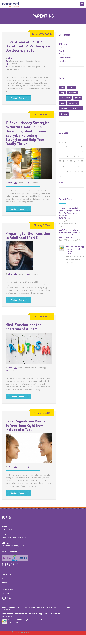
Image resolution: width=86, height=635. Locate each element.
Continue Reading (18, 98)
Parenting (38, 61)
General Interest (30, 367)
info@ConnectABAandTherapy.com (14, 537)
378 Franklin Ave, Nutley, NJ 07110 (13, 546)
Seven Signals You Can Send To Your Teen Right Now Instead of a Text (27, 425)
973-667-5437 (7, 529)
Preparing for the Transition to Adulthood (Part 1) (28, 235)
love (43, 66)
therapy (16, 69)
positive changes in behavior (68, 108)
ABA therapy (13, 61)
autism (14, 66)
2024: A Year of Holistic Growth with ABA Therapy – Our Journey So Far (28, 46)
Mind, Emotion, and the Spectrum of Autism (24, 326)
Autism (22, 61)
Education (30, 61)
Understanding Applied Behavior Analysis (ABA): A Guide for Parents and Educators (69, 212)
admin (10, 58)
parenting (9, 69)
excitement (32, 66)
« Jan (61, 183)
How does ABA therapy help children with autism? (75, 248)
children (24, 66)
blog (18, 66)
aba (10, 66)
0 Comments (12, 64)
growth (39, 66)
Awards (61, 51)
